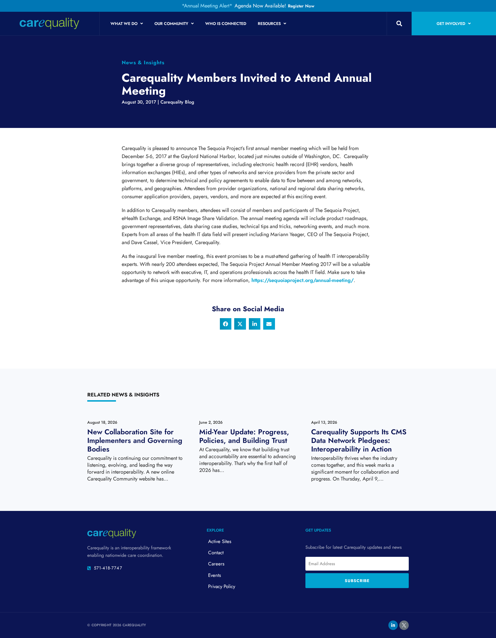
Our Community (171, 23)
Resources (269, 23)
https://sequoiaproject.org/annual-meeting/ (302, 280)
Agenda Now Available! (260, 5)
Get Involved (451, 23)
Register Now (301, 6)
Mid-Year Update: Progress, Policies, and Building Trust (244, 436)
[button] (399, 23)
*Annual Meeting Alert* (207, 5)
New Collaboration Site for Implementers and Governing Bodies (134, 440)
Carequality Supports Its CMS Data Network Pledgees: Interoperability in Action (358, 440)
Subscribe (357, 580)
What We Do (124, 23)
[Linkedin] (393, 625)
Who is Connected (225, 23)
